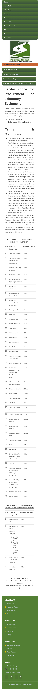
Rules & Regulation (13, 645)
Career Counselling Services (12, 79)
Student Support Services (11, 26)
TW (11, 676)
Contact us (10, 655)
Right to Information (9, 74)
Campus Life (8, 22)
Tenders (9, 648)
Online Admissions (9, 69)
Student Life (11, 624)
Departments (8, 34)
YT (16, 676)
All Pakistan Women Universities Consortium (18, 83)
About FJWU (7, 6)
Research (6, 18)
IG (20, 676)
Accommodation (12, 628)
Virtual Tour (10, 603)
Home (6, 2)
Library (6, 30)
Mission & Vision (12, 607)
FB (7, 676)
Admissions (7, 10)
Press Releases (12, 652)
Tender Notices (15, 64)
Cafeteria (10, 631)
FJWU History (11, 610)
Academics (7, 14)
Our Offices (7, 38)
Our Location (11, 614)
